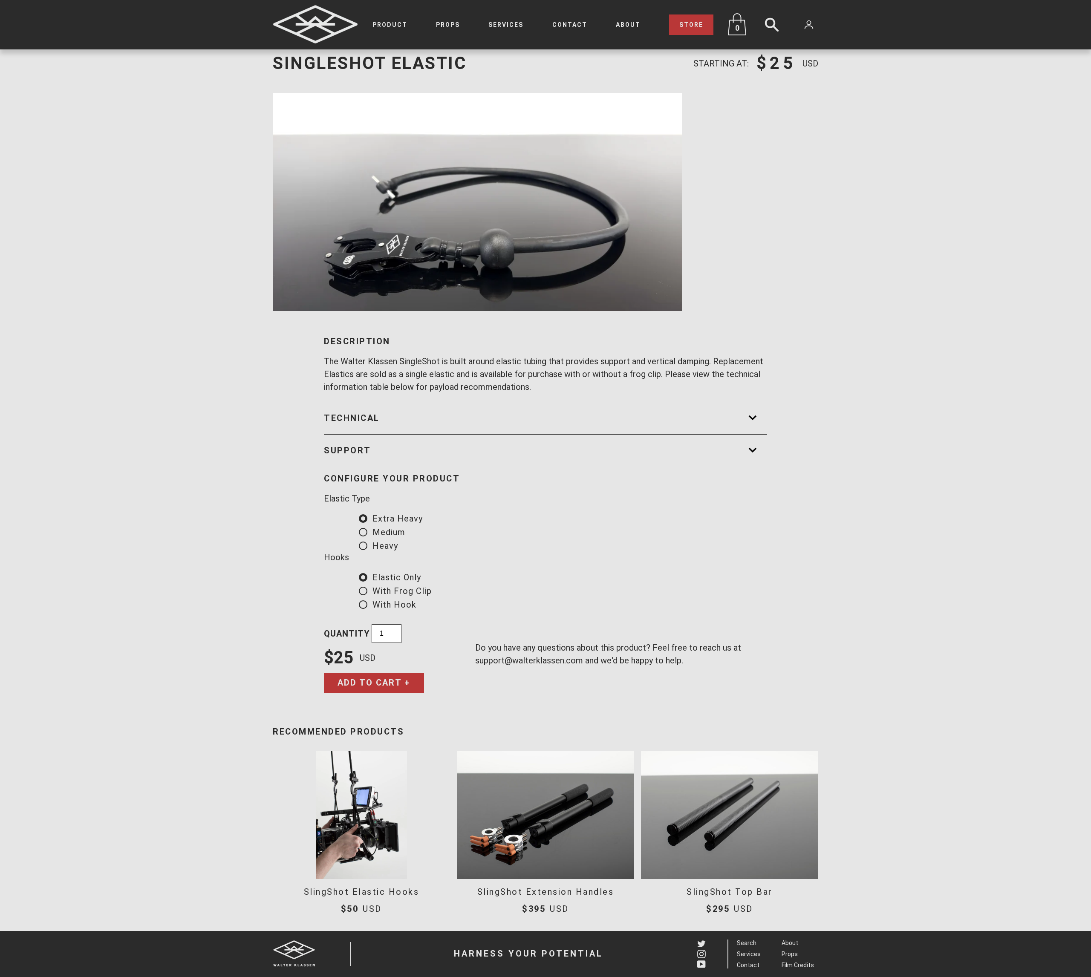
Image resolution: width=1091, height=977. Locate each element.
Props (448, 24)
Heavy (385, 546)
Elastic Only (396, 577)
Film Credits (798, 965)
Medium (388, 532)
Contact (569, 24)
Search (746, 943)
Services (505, 24)
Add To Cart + (374, 682)
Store (691, 24)
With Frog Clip (402, 591)
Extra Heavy (397, 518)
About (628, 24)
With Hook (394, 604)
